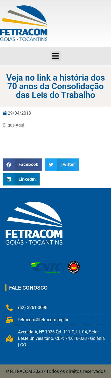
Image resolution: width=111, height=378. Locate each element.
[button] (56, 56)
